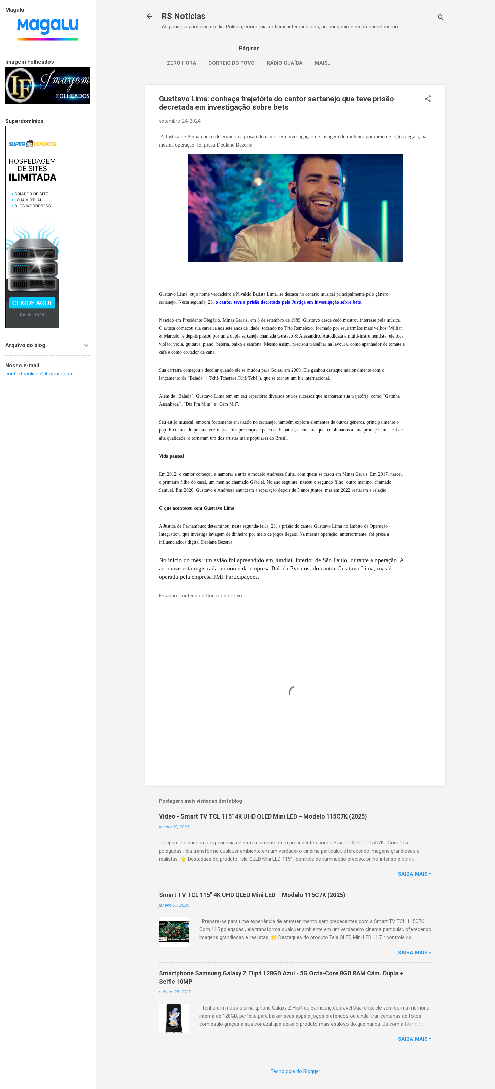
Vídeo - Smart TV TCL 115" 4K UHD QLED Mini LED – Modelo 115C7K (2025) (263, 816)
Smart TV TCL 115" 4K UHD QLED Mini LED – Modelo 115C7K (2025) (252, 894)
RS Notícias (183, 16)
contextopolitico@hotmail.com (39, 374)
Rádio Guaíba (285, 63)
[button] (428, 99)
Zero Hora (181, 63)
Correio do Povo (231, 63)
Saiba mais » (415, 874)
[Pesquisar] (441, 18)
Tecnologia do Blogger (295, 1071)
